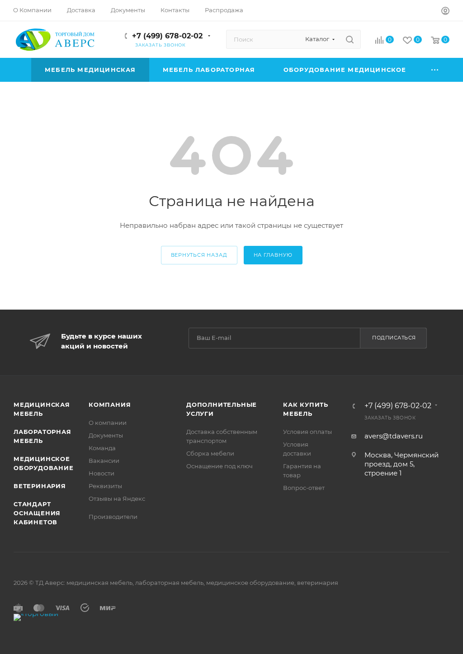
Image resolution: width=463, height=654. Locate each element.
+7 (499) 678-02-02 (167, 36)
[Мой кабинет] (445, 12)
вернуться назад (199, 255)
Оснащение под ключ (219, 466)
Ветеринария (40, 485)
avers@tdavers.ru (393, 436)
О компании (108, 422)
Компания (110, 404)
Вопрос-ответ (304, 487)
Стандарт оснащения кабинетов (37, 513)
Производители (113, 516)
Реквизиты (105, 485)
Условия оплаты (307, 431)
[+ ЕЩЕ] (435, 70)
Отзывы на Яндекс (117, 498)
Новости (101, 473)
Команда (102, 448)
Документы (106, 435)
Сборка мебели (210, 453)
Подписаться (394, 337)
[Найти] (350, 39)
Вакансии (104, 460)
